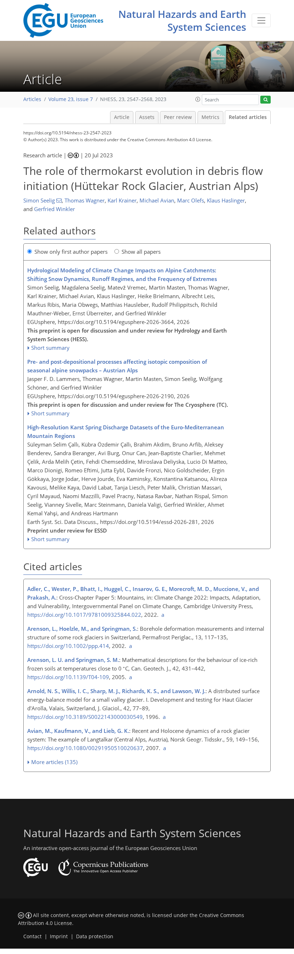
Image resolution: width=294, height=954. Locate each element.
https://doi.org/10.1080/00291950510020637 (85, 748)
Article (121, 117)
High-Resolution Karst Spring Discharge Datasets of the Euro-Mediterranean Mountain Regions (125, 431)
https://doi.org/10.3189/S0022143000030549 (85, 716)
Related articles (248, 117)
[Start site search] (265, 100)
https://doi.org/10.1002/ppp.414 (68, 645)
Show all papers (141, 251)
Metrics (210, 117)
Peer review (178, 117)
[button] (197, 99)
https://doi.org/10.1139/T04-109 (68, 677)
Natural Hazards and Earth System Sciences (182, 20)
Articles (32, 99)
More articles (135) (54, 761)
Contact (32, 936)
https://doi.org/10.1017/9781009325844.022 (84, 614)
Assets (147, 117)
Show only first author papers (71, 251)
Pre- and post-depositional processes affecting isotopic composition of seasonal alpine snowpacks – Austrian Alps (117, 366)
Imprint (59, 936)
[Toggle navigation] (261, 20)
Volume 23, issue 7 (70, 99)
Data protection (94, 936)
